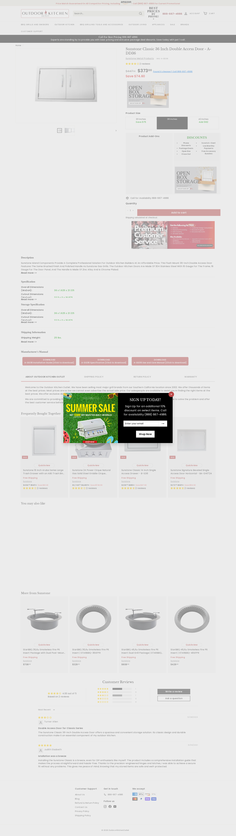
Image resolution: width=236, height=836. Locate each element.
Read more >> (29, 272)
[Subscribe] (163, 424)
